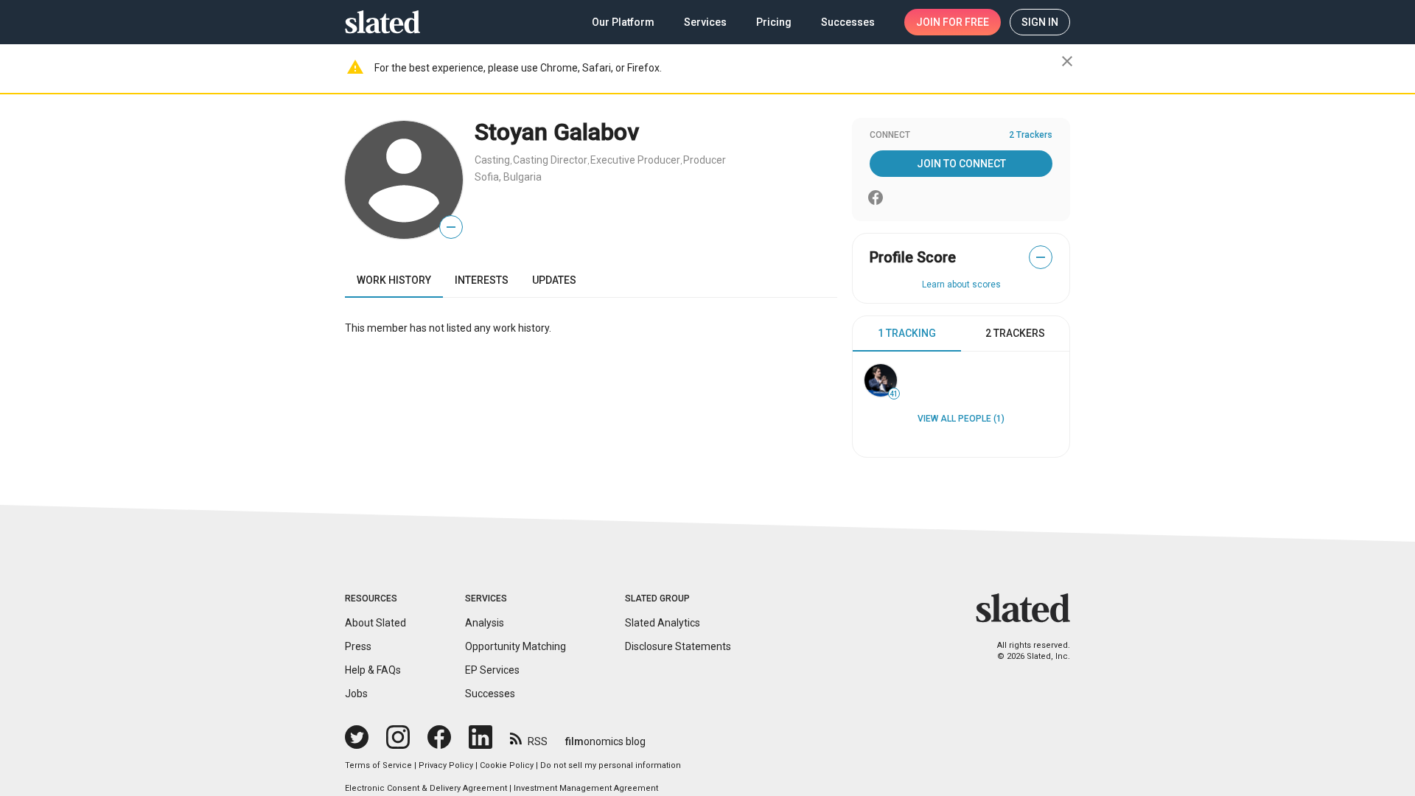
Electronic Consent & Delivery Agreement (426, 788)
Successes (490, 693)
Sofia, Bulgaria (508, 177)
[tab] (907, 334)
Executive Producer (635, 160)
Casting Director (550, 160)
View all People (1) (961, 418)
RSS (538, 741)
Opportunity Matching (515, 646)
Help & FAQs (373, 670)
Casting (492, 160)
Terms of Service (378, 765)
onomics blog (605, 741)
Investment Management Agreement (586, 788)
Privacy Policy (446, 765)
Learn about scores (961, 284)
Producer (704, 160)
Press (358, 646)
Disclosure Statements (678, 646)
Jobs (356, 693)
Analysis (484, 623)
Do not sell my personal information (610, 765)
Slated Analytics (662, 623)
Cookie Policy (507, 765)
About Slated (375, 623)
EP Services (492, 670)
